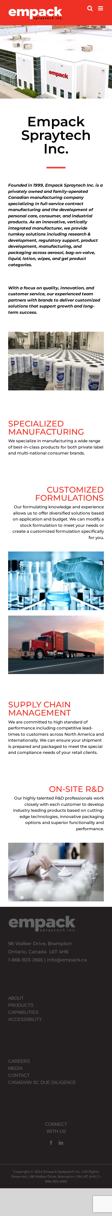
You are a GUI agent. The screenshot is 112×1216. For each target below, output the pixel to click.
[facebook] (51, 1142)
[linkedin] (61, 1142)
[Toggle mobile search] (90, 8)
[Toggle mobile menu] (101, 8)
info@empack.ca (67, 960)
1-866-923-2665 (25, 960)
